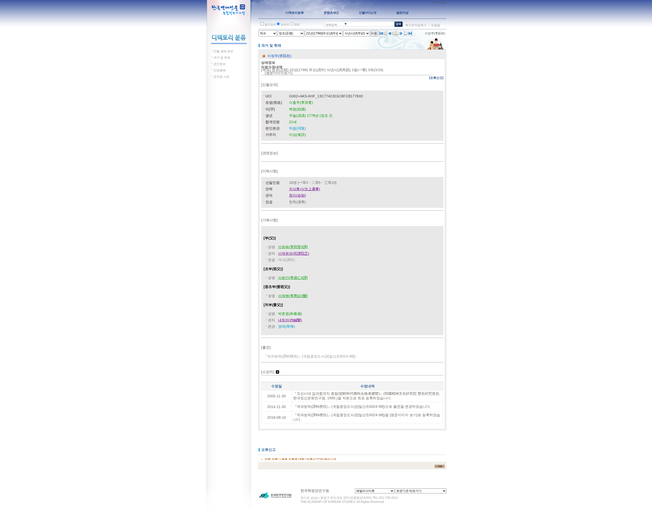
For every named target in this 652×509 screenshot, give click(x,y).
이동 (374, 33)
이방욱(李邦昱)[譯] (293, 247)
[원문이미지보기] (278, 73)
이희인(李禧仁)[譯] (293, 278)
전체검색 (331, 24)
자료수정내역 (271, 67)
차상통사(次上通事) (304, 189)
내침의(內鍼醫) (290, 320)
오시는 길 (438, 2)
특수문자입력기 (416, 25)
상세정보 (268, 62)
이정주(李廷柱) (435, 33)
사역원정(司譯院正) (293, 253)
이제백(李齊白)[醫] (293, 296)
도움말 (435, 25)
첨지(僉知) (297, 195)
